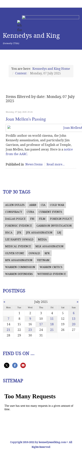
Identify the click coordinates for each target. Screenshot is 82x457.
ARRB (32, 204)
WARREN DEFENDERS (19, 273)
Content (21, 73)
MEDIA (42, 239)
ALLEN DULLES (15, 204)
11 (52, 319)
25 (52, 330)
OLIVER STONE (14, 253)
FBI (32, 218)
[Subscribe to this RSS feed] (74, 106)
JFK (19, 232)
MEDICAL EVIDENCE (18, 246)
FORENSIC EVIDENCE (18, 225)
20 (73, 324)
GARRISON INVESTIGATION (54, 225)
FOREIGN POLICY (61, 218)
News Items (34, 164)
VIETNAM (43, 260)
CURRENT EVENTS (50, 211)
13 (73, 319)
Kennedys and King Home (51, 69)
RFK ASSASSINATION (18, 260)
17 (41, 324)
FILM (42, 218)
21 (8, 330)
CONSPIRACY (13, 211)
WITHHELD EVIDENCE (51, 273)
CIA (43, 204)
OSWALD (34, 253)
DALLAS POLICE (15, 218)
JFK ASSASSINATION (39, 232)
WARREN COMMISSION (20, 267)
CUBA (30, 211)
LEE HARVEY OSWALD (19, 239)
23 (30, 330)
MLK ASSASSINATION (49, 246)
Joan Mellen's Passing (26, 119)
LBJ (59, 232)
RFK (47, 253)
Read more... (56, 164)
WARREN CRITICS (51, 267)
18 (52, 324)
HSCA (8, 232)
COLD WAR (57, 204)
